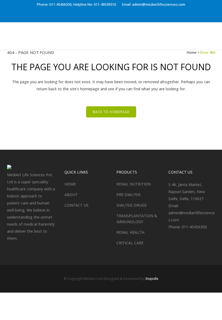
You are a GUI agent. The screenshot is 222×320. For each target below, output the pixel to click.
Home (192, 52)
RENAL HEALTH (130, 232)
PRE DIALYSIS (128, 194)
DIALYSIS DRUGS (131, 205)
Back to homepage (111, 112)
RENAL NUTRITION (133, 184)
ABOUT (71, 194)
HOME (70, 184)
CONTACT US (76, 205)
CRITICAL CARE (129, 242)
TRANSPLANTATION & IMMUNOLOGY (136, 218)
